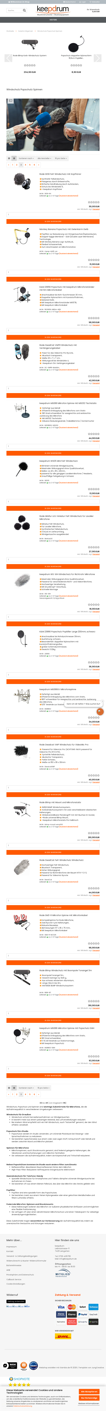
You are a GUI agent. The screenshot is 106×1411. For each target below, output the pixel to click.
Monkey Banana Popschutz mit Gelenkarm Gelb (63, 229)
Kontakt (9, 1251)
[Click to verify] (10, 1367)
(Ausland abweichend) (68, 196)
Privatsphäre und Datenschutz (20, 1274)
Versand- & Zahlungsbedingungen (21, 1256)
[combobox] (26, 158)
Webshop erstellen (47, 1367)
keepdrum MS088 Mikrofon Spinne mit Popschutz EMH (66, 1028)
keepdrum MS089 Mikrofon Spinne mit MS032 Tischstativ (68, 403)
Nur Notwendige (89, 1398)
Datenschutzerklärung (22, 1406)
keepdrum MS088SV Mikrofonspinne (57, 689)
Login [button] (83, 2)
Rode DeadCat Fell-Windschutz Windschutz (61, 860)
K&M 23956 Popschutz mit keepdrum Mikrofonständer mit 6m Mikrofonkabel (66, 288)
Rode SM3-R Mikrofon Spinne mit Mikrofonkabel (63, 915)
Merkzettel (95, 2)
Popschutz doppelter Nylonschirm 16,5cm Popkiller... (76, 56)
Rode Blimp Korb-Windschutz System (30, 55)
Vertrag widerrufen (16, 1301)
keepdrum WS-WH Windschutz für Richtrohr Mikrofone (67, 574)
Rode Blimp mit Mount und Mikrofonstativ (60, 802)
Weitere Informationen (88, 1403)
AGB (8, 1270)
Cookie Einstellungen (15, 1284)
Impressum (11, 1246)
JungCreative (98, 1367)
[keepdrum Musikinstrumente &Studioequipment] (53, 10)
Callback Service (13, 1279)
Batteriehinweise (13, 1265)
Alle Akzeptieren (89, 1391)
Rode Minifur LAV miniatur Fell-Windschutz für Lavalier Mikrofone (66, 518)
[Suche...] (24, 10)
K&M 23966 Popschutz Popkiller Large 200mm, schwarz (67, 631)
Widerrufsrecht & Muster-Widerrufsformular (26, 1260)
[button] (69, 2)
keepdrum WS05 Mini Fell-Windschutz (58, 460)
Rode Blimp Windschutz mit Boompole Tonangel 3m (65, 970)
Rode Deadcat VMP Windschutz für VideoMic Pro (63, 744)
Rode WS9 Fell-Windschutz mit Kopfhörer (60, 174)
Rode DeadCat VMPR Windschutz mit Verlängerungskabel (58, 347)
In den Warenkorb (53, 221)
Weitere (53, 19)
